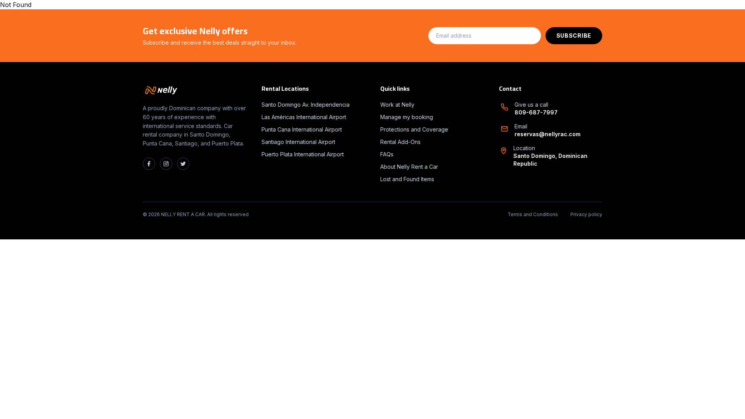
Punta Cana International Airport (302, 129)
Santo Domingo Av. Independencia (306, 104)
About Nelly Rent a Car (409, 166)
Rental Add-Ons (400, 142)
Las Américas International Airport (304, 117)
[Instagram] (166, 164)
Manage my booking (406, 117)
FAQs (386, 154)
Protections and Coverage (414, 129)
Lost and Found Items (407, 179)
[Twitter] (183, 164)
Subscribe (573, 35)
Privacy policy (586, 214)
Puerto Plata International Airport (303, 154)
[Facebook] (149, 164)
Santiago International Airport (298, 142)
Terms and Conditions (533, 214)
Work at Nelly (397, 104)
